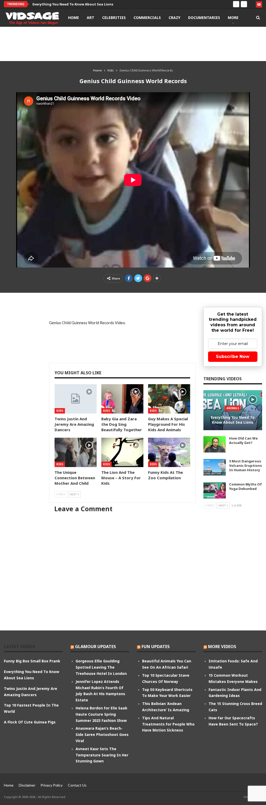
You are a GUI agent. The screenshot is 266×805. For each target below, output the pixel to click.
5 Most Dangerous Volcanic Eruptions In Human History (245, 465)
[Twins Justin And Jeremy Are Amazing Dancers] (76, 399)
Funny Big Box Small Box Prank (32, 660)
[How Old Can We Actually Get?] (214, 444)
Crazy (174, 17)
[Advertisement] (133, 43)
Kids (59, 411)
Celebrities (114, 17)
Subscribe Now (232, 356)
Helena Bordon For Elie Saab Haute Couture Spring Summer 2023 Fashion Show (101, 714)
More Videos (222, 646)
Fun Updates (156, 646)
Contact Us (77, 785)
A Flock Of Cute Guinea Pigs (30, 722)
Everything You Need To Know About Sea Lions (72, 4)
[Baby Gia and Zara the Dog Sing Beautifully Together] (122, 399)
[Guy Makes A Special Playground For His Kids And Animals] (169, 399)
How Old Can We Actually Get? (243, 440)
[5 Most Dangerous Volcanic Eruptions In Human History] (214, 467)
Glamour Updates (95, 646)
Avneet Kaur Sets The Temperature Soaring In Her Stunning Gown (102, 755)
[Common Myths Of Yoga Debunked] (214, 490)
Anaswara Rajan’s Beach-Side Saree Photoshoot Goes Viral (102, 734)
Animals (233, 408)
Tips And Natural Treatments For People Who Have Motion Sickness (168, 724)
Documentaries (204, 17)
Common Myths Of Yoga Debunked (245, 486)
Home (73, 17)
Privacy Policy (52, 785)
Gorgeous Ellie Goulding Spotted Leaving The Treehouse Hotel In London (101, 667)
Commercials (147, 17)
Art (90, 17)
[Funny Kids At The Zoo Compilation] (169, 452)
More (233, 17)
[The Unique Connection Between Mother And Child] (76, 452)
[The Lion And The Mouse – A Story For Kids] (122, 452)
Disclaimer (27, 785)
